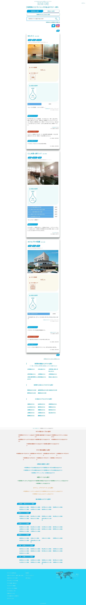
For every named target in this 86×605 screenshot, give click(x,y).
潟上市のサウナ (52, 412)
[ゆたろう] (43, 62)
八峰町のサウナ (30, 412)
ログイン (83, 3)
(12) (31, 390)
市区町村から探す (35, 11)
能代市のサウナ (52, 409)
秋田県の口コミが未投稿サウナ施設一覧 (53, 22)
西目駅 (40, 157)
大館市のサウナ (30, 404)
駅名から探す (51, 11)
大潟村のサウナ (41, 412)
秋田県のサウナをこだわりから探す (43, 14)
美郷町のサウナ (41, 409)
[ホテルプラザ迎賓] (43, 272)
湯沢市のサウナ (41, 407)
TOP (33, 428)
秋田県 (30, 157)
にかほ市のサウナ (31, 407)
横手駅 (38, 245)
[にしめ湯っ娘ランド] (43, 183)
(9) (43, 390)
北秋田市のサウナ (53, 404)
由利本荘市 (35, 157)
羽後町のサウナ (30, 415)
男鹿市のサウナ (52, 407)
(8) (53, 390)
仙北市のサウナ (41, 404)
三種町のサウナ (30, 409)
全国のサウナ (37, 428)
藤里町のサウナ (41, 415)
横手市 (34, 245)
